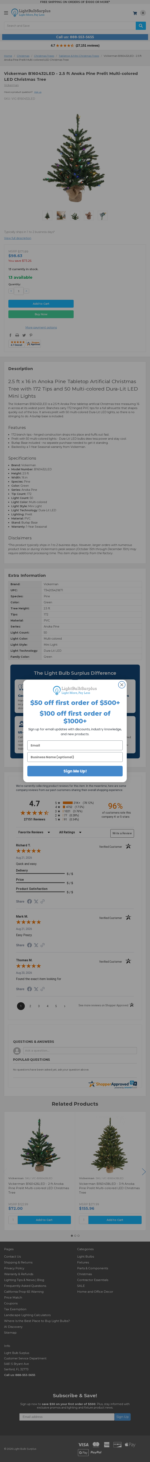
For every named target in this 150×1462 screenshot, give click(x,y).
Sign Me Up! (75, 771)
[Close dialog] (121, 684)
